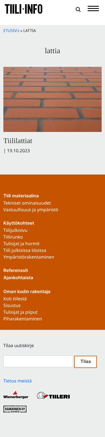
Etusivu (11, 30)
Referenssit (15, 271)
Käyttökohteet (18, 223)
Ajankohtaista (18, 278)
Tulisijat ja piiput (20, 312)
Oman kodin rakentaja (26, 292)
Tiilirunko (13, 237)
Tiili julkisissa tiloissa (24, 250)
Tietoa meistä (17, 381)
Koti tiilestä (15, 299)
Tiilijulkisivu (15, 230)
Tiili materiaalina (21, 196)
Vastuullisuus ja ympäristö (30, 210)
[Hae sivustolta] (78, 9)
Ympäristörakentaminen (28, 257)
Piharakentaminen (22, 319)
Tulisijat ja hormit (21, 243)
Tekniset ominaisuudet (27, 203)
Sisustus (11, 305)
